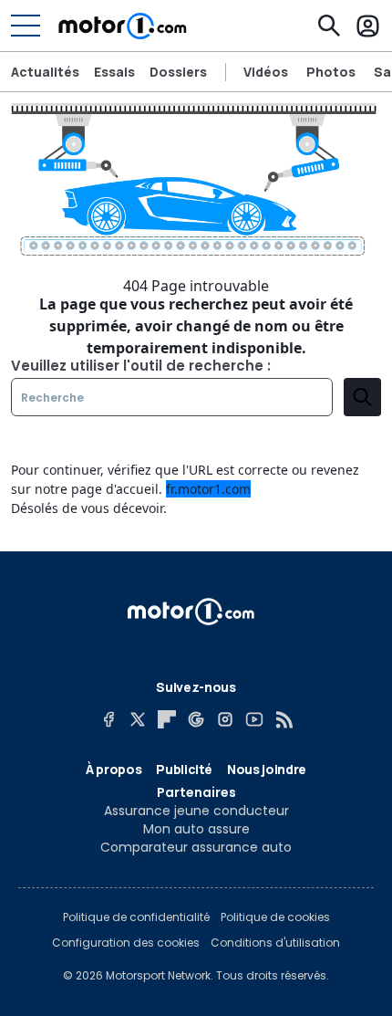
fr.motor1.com (208, 489)
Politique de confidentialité (136, 917)
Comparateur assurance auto (196, 847)
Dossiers (178, 71)
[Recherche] (329, 26)
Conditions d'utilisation (275, 943)
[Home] (123, 25)
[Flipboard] (167, 719)
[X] (138, 719)
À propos (113, 769)
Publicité (184, 769)
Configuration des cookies (126, 943)
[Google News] (196, 719)
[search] (362, 397)
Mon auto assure (196, 829)
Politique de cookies (275, 917)
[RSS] (283, 719)
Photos (331, 72)
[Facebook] (108, 719)
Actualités (45, 71)
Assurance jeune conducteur (196, 810)
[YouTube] (254, 719)
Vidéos (265, 72)
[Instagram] (225, 719)
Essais (114, 71)
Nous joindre (266, 769)
